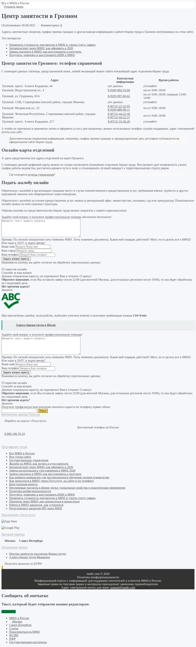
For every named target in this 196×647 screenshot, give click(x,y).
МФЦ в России (19, 618)
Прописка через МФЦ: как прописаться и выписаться (44, 501)
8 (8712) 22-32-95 (119, 106)
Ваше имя (8, 246)
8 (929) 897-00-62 (119, 96)
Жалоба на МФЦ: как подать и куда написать (38, 463)
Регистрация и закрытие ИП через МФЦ (35, 508)
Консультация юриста (23, 484)
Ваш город (9, 250)
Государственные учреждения (28, 460)
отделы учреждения (41, 174)
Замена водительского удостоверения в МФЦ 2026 (42, 470)
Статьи (13, 628)
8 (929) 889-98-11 (119, 109)
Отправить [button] (9, 611)
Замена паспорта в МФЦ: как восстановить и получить (45, 51)
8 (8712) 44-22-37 (119, 117)
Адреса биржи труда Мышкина (29, 557)
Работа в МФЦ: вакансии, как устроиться (36, 504)
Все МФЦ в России (22, 453)
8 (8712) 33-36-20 (119, 121)
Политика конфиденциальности (30, 491)
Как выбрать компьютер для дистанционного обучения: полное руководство (59, 477)
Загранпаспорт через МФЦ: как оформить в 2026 (41, 48)
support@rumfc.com (122, 587)
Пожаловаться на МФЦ (24, 631)
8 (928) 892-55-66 (119, 90)
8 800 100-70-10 (14, 433)
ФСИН (13, 635)
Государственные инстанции (28, 642)
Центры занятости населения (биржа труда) (37, 553)
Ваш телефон (10, 254)
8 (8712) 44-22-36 (119, 114)
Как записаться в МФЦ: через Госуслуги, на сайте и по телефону (51, 480)
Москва (16, 621)
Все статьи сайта (20, 456)
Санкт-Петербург (20, 625)
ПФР (12, 638)
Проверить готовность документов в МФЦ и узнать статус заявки (52, 44)
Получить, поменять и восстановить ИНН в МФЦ (42, 55)
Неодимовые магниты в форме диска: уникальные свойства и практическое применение (67, 487)
